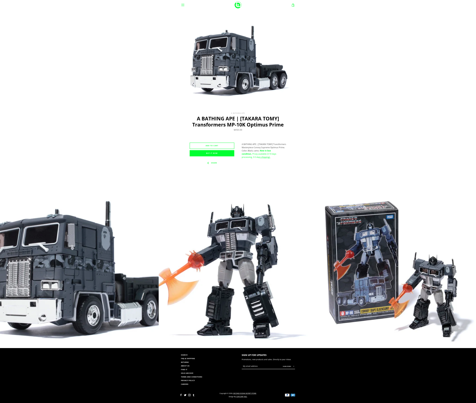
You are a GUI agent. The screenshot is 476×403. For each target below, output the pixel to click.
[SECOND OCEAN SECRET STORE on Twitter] (185, 394)
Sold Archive (187, 373)
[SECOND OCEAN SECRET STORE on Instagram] (189, 394)
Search (184, 355)
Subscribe (287, 366)
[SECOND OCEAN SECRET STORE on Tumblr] (193, 394)
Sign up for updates (254, 355)
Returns (185, 362)
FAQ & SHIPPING (188, 358)
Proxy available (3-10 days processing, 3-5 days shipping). (259, 153)
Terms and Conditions (191, 377)
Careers (184, 384)
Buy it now (212, 153)
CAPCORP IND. (241, 396)
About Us (185, 366)
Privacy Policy (188, 380)
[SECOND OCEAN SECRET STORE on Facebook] (181, 394)
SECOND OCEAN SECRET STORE (244, 393)
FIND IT (184, 370)
